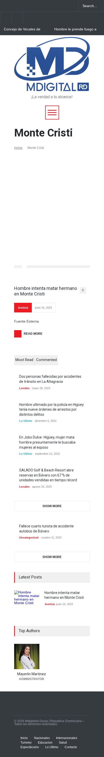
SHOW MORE (52, 506)
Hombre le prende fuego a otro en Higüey (75, 29)
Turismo (26, 742)
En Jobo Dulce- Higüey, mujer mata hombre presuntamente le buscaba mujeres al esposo (47, 442)
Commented (46, 359)
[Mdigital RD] (52, 85)
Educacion (45, 742)
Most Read (24, 359)
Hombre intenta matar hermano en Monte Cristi (45, 291)
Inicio (24, 738)
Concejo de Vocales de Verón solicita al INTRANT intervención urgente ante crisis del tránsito (24, 29)
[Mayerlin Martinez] (31, 656)
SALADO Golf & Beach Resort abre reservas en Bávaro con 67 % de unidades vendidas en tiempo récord (48, 475)
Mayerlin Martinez (31, 674)
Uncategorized (29, 537)
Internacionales (66, 738)
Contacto (71, 747)
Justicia (23, 307)
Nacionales (42, 738)
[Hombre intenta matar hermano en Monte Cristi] (26, 603)
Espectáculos (29, 747)
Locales (24, 388)
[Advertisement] (52, 204)
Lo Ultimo (25, 420)
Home (18, 148)
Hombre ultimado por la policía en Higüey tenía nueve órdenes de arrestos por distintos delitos (51, 409)
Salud (63, 742)
